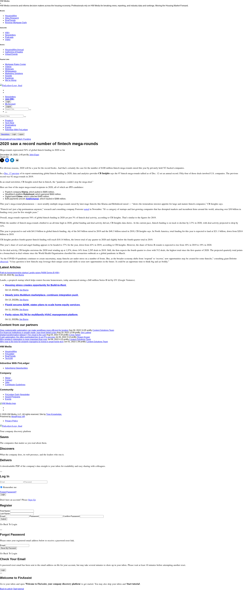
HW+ (7, 33)
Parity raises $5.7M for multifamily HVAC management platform (41, 314)
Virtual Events (11, 54)
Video (7, 39)
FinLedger (9, 354)
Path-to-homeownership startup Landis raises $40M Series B (29, 273)
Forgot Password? (8, 492)
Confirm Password (71, 516)
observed (4, 261)
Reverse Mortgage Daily (16, 23)
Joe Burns (19, 275)
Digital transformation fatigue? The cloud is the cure (23, 335)
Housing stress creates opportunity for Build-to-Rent (36, 285)
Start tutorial (18, 589)
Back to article (6, 589)
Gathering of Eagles (14, 52)
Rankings (9, 78)
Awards (8, 76)
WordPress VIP (18, 416)
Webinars (9, 69)
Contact (8, 380)
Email (2, 516)
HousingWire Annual (14, 50)
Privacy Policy (11, 421)
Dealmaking (10, 125)
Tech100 (9, 358)
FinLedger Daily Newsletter (17, 394)
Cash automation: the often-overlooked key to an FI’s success (27, 337)
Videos (8, 67)
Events (8, 127)
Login (8, 102)
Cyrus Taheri (74, 335)
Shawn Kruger (83, 337)
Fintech (14, 139)
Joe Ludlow (86, 332)
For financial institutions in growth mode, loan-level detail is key (28, 332)
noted (86, 209)
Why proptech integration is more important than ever (23, 339)
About (7, 378)
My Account (10, 104)
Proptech (9, 120)
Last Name (5, 514)
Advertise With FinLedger (16, 130)
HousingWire (11, 16)
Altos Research (12, 18)
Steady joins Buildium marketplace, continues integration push (42, 295)
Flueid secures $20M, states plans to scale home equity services (42, 304)
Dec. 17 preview (11, 173)
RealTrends (10, 20)
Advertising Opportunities (16, 368)
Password (34, 516)
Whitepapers (10, 71)
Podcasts (9, 37)
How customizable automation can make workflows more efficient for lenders (34, 330)
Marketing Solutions (14, 73)
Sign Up (32, 499)
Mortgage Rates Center (15, 64)
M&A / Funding (24, 139)
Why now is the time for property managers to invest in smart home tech (32, 342)
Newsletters (10, 35)
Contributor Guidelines (15, 385)
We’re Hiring (10, 80)
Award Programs (12, 397)
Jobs (7, 382)
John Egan (34, 155)
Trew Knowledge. (54, 414)
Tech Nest (9, 123)
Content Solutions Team (103, 330)
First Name (5, 511)
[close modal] (1, 471)
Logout (8, 106)
